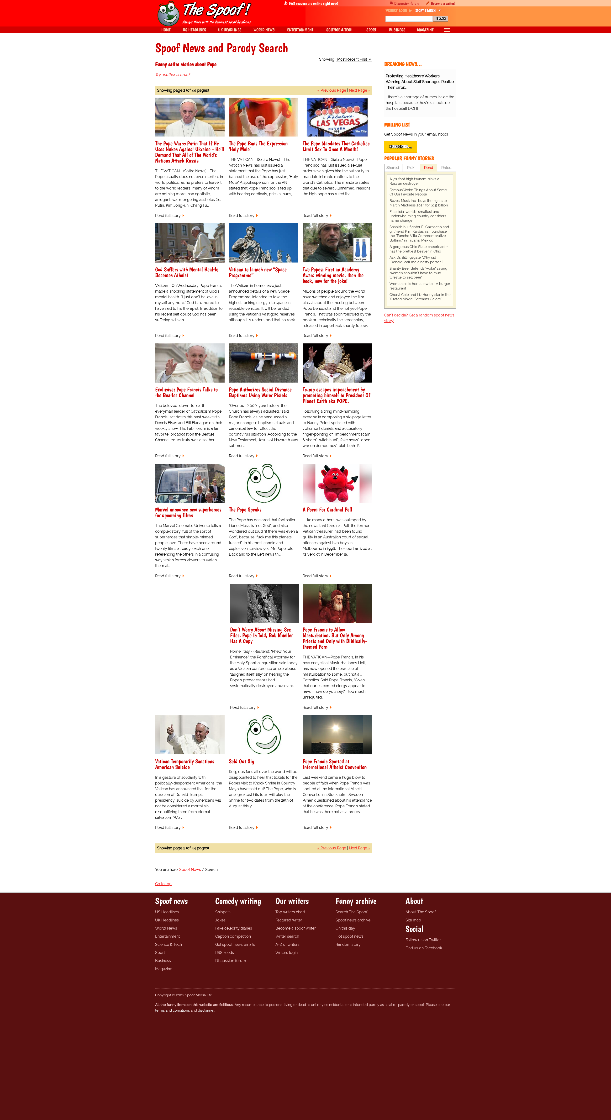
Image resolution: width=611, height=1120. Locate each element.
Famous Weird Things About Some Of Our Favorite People (418, 192)
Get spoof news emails (235, 944)
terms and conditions (172, 1010)
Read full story (168, 215)
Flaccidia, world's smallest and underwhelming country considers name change (418, 216)
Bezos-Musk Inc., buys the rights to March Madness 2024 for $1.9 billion (419, 203)
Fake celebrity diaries (233, 928)
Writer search (287, 936)
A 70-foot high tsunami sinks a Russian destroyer (414, 181)
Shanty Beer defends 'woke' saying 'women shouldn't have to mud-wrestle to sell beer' (418, 273)
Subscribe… (401, 146)
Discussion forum (406, 3)
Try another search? (172, 74)
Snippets (223, 912)
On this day (345, 928)
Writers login (286, 952)
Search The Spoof (351, 912)
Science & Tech (168, 944)
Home (166, 29)
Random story (348, 944)
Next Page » (359, 90)
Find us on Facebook (424, 948)
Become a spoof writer (295, 928)
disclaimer (206, 1010)
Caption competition (233, 936)
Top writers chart (290, 912)
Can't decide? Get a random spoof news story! (419, 318)
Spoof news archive (353, 920)
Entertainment (167, 936)
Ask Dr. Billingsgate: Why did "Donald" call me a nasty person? (416, 259)
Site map (413, 920)
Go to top (163, 884)
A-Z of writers (287, 944)
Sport (160, 952)
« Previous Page (331, 90)
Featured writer (288, 920)
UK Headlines (167, 920)
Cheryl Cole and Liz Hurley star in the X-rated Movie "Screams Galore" (420, 297)
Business (163, 960)
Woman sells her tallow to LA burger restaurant (420, 286)
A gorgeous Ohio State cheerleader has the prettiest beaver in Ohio (419, 249)
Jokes (220, 920)
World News (166, 928)
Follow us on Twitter (423, 940)
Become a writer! (443, 3)
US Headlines (167, 912)
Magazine (163, 969)
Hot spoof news (349, 936)
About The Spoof (421, 912)
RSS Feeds (224, 952)
